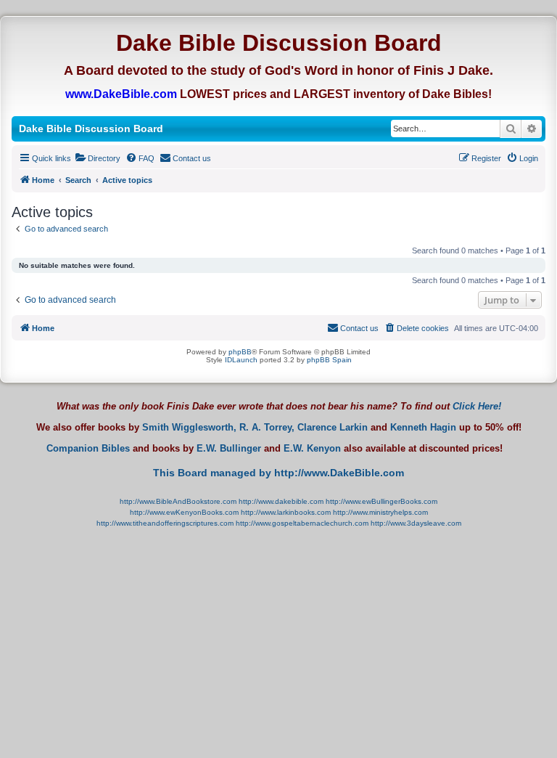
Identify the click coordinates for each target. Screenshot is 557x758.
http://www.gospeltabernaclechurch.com (302, 523)
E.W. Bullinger (229, 449)
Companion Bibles (88, 449)
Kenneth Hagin (423, 428)
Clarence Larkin (332, 428)
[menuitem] (97, 158)
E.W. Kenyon (312, 449)
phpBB (240, 352)
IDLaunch (241, 360)
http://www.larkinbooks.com (286, 512)
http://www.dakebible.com (281, 501)
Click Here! (477, 406)
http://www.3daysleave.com (416, 523)
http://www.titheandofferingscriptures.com (165, 523)
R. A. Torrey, (266, 428)
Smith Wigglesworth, (189, 428)
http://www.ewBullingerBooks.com (381, 501)
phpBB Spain (329, 360)
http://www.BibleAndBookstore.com (178, 501)
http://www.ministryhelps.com (380, 512)
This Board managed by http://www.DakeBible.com (278, 472)
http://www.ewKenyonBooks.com (184, 512)
